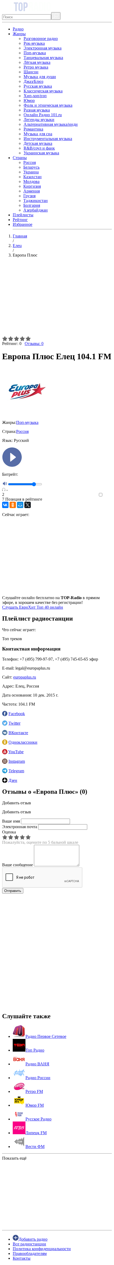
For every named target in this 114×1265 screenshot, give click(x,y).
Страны (20, 157)
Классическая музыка (43, 91)
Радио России (37, 1077)
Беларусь (31, 167)
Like (108, 495)
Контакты (21, 1258)
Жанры (19, 34)
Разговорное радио (41, 38)
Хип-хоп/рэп (35, 95)
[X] (27, 505)
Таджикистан (35, 200)
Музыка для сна (38, 134)
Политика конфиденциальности (42, 1248)
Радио (18, 29)
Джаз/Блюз (33, 81)
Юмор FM (34, 1105)
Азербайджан (35, 210)
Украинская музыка (41, 153)
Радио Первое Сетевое (45, 1036)
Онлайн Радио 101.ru (43, 115)
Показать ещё (14, 1158)
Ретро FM (34, 1091)
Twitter (14, 723)
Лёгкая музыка (37, 62)
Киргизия (32, 186)
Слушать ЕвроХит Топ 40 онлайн (32, 607)
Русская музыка (38, 86)
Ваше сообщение (17, 865)
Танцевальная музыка (43, 57)
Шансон (31, 72)
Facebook (16, 713)
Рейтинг (20, 219)
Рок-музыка (34, 43)
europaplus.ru (24, 677)
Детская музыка (38, 143)
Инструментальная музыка (48, 138)
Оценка (9, 832)
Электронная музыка (43, 48)
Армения (31, 191)
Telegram (16, 771)
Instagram (16, 761)
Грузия (29, 196)
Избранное (22, 224)
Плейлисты (23, 215)
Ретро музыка (36, 67)
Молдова (31, 181)
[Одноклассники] (13, 505)
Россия (29, 162)
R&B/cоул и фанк (39, 148)
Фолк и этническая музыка (48, 105)
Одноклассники (22, 742)
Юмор (29, 100)
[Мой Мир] (20, 505)
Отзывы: (34, 343)
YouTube (16, 752)
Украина (31, 172)
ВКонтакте (18, 732)
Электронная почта (19, 826)
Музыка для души (40, 76)
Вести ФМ (35, 1146)
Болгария (31, 205)
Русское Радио (38, 1119)
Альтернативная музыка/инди (51, 124)
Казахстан (32, 176)
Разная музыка (37, 110)
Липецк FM (36, 1133)
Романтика (33, 129)
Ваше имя (11, 821)
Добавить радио (33, 1239)
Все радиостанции (29, 1244)
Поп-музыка (35, 53)
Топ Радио (34, 1050)
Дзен (12, 780)
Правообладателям (30, 1253)
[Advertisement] (57, 299)
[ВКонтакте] (5, 505)
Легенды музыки (39, 119)
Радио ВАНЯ (37, 1064)
